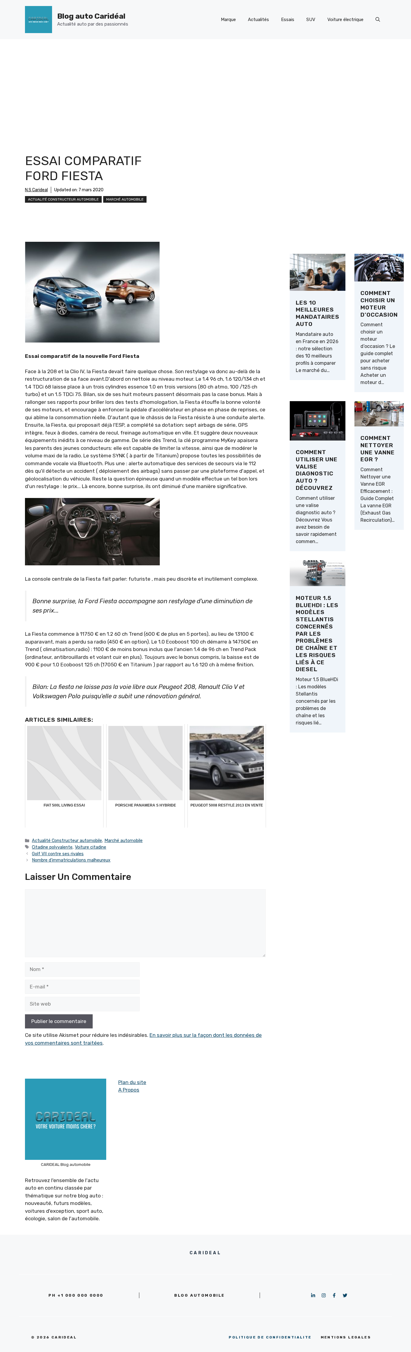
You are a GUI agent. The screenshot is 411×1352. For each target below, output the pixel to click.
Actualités (258, 19)
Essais (287, 19)
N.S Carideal (36, 189)
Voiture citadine (90, 847)
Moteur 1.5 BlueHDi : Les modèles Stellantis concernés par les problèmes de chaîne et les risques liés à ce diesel (317, 634)
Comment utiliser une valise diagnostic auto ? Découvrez (317, 470)
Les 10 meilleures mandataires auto (317, 313)
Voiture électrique (345, 19)
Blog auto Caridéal (91, 16)
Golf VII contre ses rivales (58, 853)
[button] (377, 20)
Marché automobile (125, 199)
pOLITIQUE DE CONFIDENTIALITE (270, 1337)
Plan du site (132, 1082)
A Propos (128, 1090)
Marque (228, 19)
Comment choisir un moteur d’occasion (379, 304)
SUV (310, 19)
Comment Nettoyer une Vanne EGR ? (377, 449)
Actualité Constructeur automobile (63, 199)
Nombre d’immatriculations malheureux (71, 860)
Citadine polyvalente (52, 847)
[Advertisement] (205, 84)
